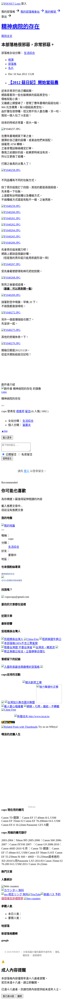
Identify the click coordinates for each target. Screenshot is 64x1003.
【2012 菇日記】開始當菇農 (33, 82)
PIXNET (16, 952)
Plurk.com (31, 807)
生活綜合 (29, 53)
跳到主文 (6, 36)
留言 (28, 411)
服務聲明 (37, 955)
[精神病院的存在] (2, 577)
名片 (11, 68)
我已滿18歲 (8, 996)
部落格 (12, 63)
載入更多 (7, 437)
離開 (19, 996)
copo (4, 391)
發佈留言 (7, 458)
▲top (4, 431)
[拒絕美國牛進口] (50, 639)
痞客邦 (20, 411)
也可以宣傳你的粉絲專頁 (11, 580)
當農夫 (27, 425)
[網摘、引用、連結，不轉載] (41, 706)
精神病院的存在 (20, 26)
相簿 (11, 59)
